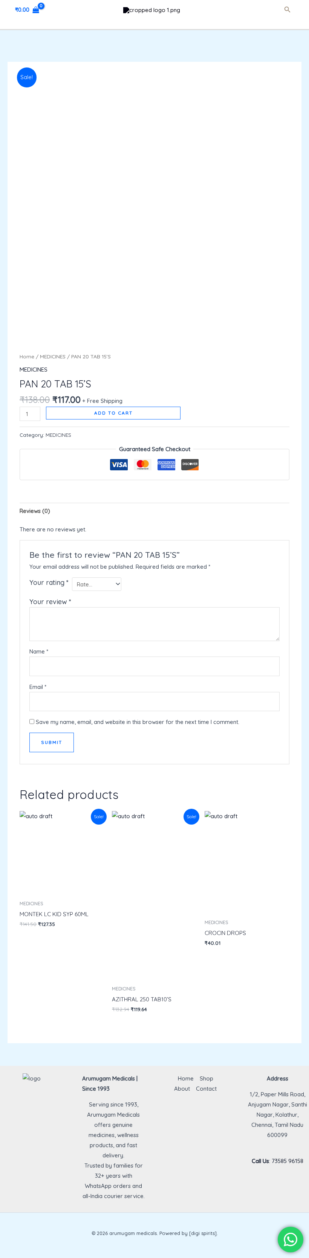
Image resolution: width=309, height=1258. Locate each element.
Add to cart (113, 413)
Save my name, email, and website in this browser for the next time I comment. (137, 721)
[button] (287, 10)
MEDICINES (53, 356)
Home (27, 356)
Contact (206, 1088)
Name (38, 651)
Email (37, 686)
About (182, 1088)
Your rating (49, 582)
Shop (206, 1078)
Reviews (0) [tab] (35, 510)
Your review (50, 601)
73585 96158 (287, 1161)
